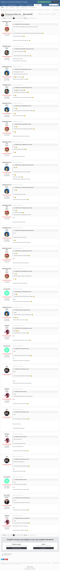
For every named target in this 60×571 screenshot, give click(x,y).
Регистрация (55, 1)
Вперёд (25, 18)
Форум (2, 7)
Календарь (12, 7)
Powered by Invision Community (30, 569)
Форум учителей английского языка (14, 2)
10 (22, 18)
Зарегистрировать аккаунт (16, 548)
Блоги (7, 7)
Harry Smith (10, 15)
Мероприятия (29, 5)
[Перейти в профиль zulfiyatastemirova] (6, 73)
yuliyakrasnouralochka (7, 22)
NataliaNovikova (7, 46)
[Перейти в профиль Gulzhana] (6, 332)
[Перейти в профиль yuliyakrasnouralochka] (6, 29)
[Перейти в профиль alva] (6, 370)
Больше (44, 5)
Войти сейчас (43, 548)
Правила (17, 7)
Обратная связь (30, 566)
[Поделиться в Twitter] (2, 559)
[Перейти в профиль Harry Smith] (2, 15)
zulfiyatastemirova (7, 66)
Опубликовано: (18, 21)
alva (7, 366)
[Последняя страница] (28, 18)
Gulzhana (7, 325)
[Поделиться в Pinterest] (7, 559)
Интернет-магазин (12, 5)
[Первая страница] (2, 18)
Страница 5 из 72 (33, 18)
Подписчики (54, 14)
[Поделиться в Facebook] (3, 559)
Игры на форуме (22, 15)
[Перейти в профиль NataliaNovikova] (6, 52)
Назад (4, 18)
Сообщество (37, 5)
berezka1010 (6, 289)
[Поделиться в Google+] (5, 559)
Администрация (24, 7)
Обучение (21, 5)
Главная (3, 5)
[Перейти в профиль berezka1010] (6, 293)
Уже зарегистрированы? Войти (44, 1)
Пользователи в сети (33, 7)
